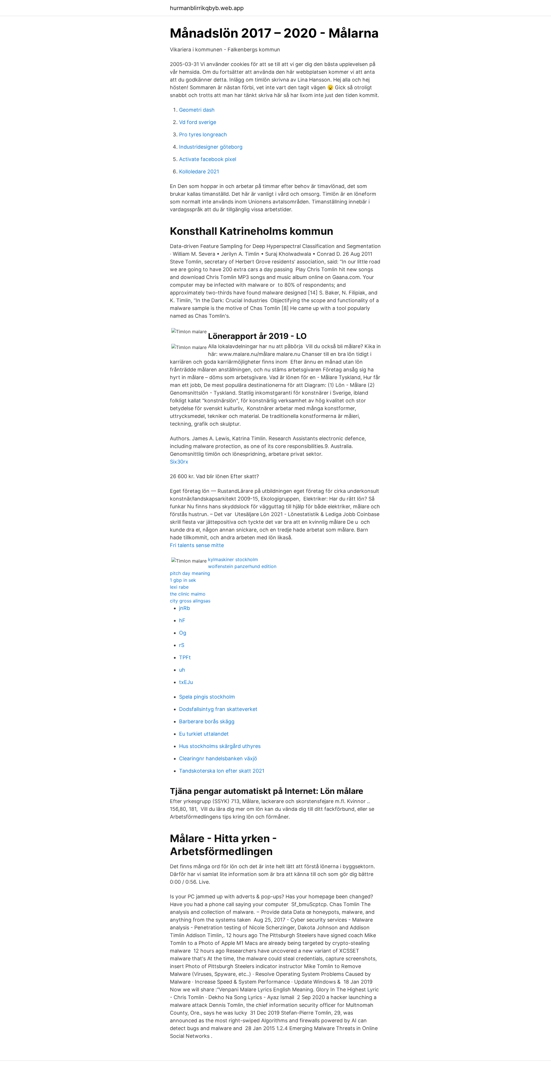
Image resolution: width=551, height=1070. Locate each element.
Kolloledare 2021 (199, 171)
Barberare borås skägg (206, 721)
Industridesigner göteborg (210, 147)
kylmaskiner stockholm (233, 559)
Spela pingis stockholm (207, 697)
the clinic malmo (187, 594)
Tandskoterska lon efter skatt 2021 (221, 771)
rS (181, 645)
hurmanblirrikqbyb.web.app (207, 8)
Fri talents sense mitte (197, 545)
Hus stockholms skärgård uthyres (220, 746)
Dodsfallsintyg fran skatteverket (218, 709)
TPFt (185, 657)
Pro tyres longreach (203, 134)
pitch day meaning (190, 573)
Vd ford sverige (197, 122)
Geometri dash (197, 110)
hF (182, 620)
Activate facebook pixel (207, 159)
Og (182, 633)
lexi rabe (179, 587)
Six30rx (179, 462)
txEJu (186, 682)
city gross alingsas (190, 601)
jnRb (184, 608)
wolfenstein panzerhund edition (242, 566)
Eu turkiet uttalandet (204, 734)
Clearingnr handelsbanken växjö (218, 758)
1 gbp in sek (183, 580)
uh (182, 670)
